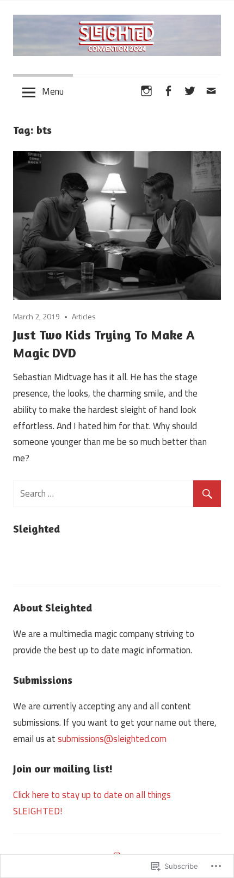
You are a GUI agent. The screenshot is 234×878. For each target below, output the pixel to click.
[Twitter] (190, 89)
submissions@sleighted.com (112, 739)
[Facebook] (168, 89)
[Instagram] (147, 89)
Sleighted (36, 528)
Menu (53, 91)
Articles (84, 316)
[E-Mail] (211, 89)
